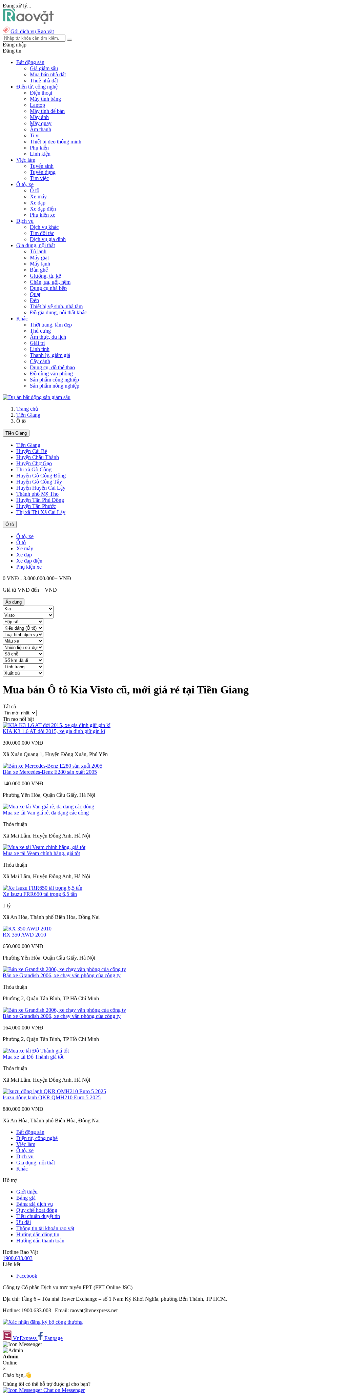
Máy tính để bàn (47, 111)
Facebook (26, 1276)
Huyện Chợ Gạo (34, 463)
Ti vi (35, 135)
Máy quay (41, 123)
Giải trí (37, 343)
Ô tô (34, 190)
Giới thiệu (27, 1192)
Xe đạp (37, 202)
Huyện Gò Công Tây (39, 482)
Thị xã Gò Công (34, 469)
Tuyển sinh (42, 166)
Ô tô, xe (25, 536)
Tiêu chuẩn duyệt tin (38, 1216)
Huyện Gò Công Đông (41, 475)
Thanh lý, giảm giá (50, 355)
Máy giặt (39, 257)
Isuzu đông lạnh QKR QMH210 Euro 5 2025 (52, 1097)
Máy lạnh (40, 264)
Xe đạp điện (43, 209)
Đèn (34, 300)
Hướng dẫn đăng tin (37, 1234)
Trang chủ (27, 409)
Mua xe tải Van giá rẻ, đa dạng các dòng (46, 812)
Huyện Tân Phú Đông (40, 500)
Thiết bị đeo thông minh (55, 141)
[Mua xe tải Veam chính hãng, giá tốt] (44, 847)
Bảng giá (26, 1198)
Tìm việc (39, 178)
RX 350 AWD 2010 (24, 935)
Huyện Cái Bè (31, 451)
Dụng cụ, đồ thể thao (52, 367)
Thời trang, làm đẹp (51, 325)
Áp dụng (13, 602)
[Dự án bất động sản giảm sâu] (36, 397)
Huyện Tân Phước (36, 506)
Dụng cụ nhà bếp (48, 288)
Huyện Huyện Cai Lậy (40, 488)
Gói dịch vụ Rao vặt (32, 31)
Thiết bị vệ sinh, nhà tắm (56, 306)
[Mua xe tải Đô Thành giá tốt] (36, 1051)
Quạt (35, 294)
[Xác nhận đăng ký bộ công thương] (43, 1322)
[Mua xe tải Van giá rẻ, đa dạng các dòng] (48, 806)
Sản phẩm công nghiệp (54, 379)
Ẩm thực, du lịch (48, 337)
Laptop (37, 105)
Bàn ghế (39, 270)
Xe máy (38, 196)
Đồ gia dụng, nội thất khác (58, 312)
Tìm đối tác (42, 233)
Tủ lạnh (38, 251)
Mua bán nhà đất (48, 74)
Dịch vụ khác (44, 227)
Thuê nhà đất (44, 80)
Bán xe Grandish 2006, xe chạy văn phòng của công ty (62, 975)
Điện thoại (41, 93)
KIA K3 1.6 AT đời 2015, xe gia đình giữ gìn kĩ (54, 731)
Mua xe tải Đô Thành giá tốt (33, 1057)
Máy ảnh (39, 117)
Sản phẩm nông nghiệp (54, 386)
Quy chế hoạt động (36, 1210)
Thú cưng (40, 331)
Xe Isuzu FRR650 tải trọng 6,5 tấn (40, 894)
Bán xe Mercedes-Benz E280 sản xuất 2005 (50, 772)
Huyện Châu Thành (37, 457)
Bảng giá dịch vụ (34, 1204)
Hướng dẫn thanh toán (40, 1240)
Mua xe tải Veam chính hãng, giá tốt (41, 853)
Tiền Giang (28, 415)
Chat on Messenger (63, 1390)
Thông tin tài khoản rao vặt (45, 1228)
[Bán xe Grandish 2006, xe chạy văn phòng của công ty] (64, 969)
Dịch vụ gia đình (48, 239)
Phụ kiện (39, 148)
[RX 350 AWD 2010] (27, 928)
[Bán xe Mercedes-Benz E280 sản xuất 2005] (52, 766)
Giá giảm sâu (44, 68)
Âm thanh (40, 129)
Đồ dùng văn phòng (51, 373)
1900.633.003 (18, 1258)
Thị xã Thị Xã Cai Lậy (40, 512)
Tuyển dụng (43, 172)
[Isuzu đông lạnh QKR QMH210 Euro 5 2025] (54, 1091)
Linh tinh (39, 349)
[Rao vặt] (28, 22)
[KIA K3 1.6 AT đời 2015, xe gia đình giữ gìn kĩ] (56, 725)
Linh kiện (40, 154)
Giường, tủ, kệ (45, 276)
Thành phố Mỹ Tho (37, 494)
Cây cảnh (40, 361)
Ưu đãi (23, 1222)
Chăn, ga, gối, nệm (50, 282)
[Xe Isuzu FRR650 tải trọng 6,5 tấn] (42, 888)
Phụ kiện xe (42, 215)
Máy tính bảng (45, 99)
